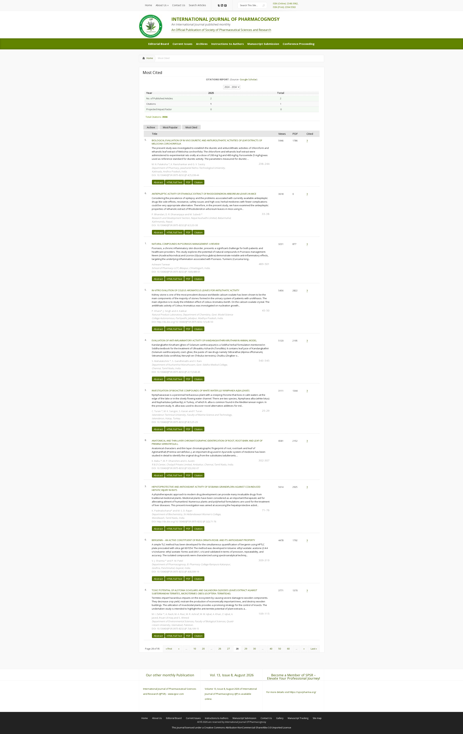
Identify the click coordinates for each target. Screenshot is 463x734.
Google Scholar (248, 79)
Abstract (158, 182)
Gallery (279, 718)
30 (254, 648)
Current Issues (193, 718)
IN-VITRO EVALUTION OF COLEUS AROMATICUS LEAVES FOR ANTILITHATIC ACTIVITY (195, 290)
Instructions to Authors (216, 718)
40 (271, 648)
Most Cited (191, 127)
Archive (151, 127)
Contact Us (266, 718)
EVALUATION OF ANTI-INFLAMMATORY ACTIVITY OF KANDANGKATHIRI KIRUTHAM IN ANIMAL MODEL (204, 340)
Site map (317, 718)
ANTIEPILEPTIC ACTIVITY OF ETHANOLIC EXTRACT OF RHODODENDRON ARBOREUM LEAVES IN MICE (204, 193)
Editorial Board (174, 718)
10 (194, 648)
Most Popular (170, 127)
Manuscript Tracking (298, 718)
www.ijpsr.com (176, 693)
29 (246, 648)
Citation (198, 182)
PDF (188, 182)
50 (279, 648)
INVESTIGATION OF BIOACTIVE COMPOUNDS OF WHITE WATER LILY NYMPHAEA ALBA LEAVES (201, 390)
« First (169, 648)
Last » (314, 648)
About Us (157, 718)
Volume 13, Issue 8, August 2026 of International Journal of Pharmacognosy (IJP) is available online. (231, 694)
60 (288, 648)
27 (228, 648)
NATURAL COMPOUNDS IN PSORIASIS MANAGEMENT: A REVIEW (185, 243)
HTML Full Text (174, 182)
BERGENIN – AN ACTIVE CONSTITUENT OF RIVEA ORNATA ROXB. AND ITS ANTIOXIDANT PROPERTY (203, 540)
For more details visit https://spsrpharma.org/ (291, 692)
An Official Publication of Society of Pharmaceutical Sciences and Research (221, 30)
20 (203, 648)
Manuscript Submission (244, 718)
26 (219, 648)
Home (149, 58)
